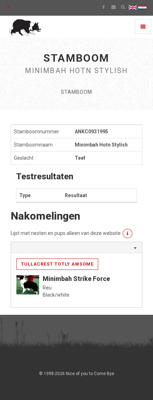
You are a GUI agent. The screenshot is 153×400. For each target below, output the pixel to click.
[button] (127, 233)
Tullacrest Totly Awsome (57, 264)
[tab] (76, 247)
